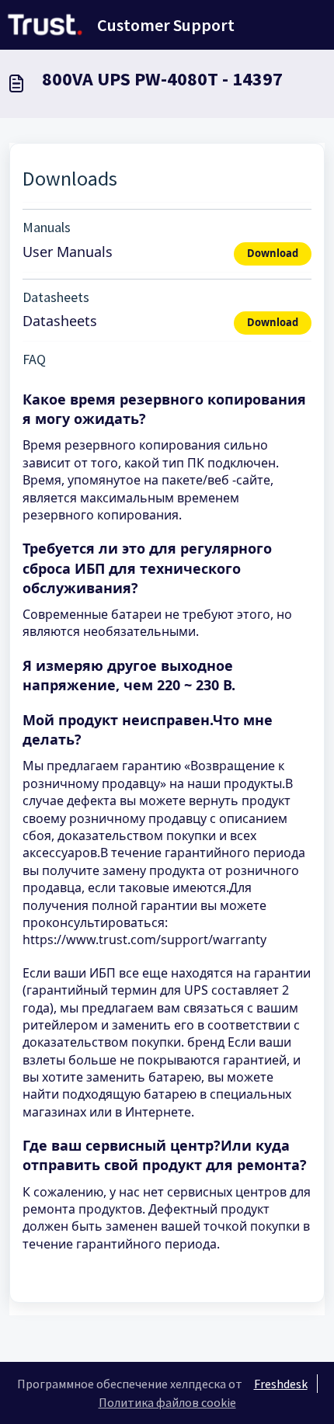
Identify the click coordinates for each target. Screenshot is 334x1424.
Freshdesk (281, 1383)
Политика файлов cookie (167, 1402)
